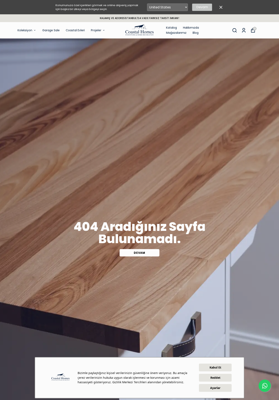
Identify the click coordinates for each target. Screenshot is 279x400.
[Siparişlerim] (243, 30)
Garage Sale (51, 30)
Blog (196, 33)
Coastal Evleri (75, 30)
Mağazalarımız (176, 33)
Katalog (171, 28)
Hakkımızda (191, 28)
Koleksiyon (25, 30)
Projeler (96, 30)
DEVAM (139, 253)
